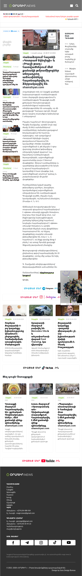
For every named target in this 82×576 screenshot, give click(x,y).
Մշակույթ (11, 502)
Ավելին (9, 505)
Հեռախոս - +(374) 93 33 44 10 (19, 524)
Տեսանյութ (7, 67)
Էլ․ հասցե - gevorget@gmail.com (19, 521)
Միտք (9, 500)
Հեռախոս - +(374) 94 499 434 (19, 511)
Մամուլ (10, 487)
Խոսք (9, 497)
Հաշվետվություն (14, 529)
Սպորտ (10, 495)
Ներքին (6, 63)
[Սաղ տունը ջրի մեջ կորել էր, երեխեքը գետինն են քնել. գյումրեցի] (11, 159)
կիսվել (25, 280)
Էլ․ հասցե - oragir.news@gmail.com (21, 513)
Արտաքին (7, 97)
